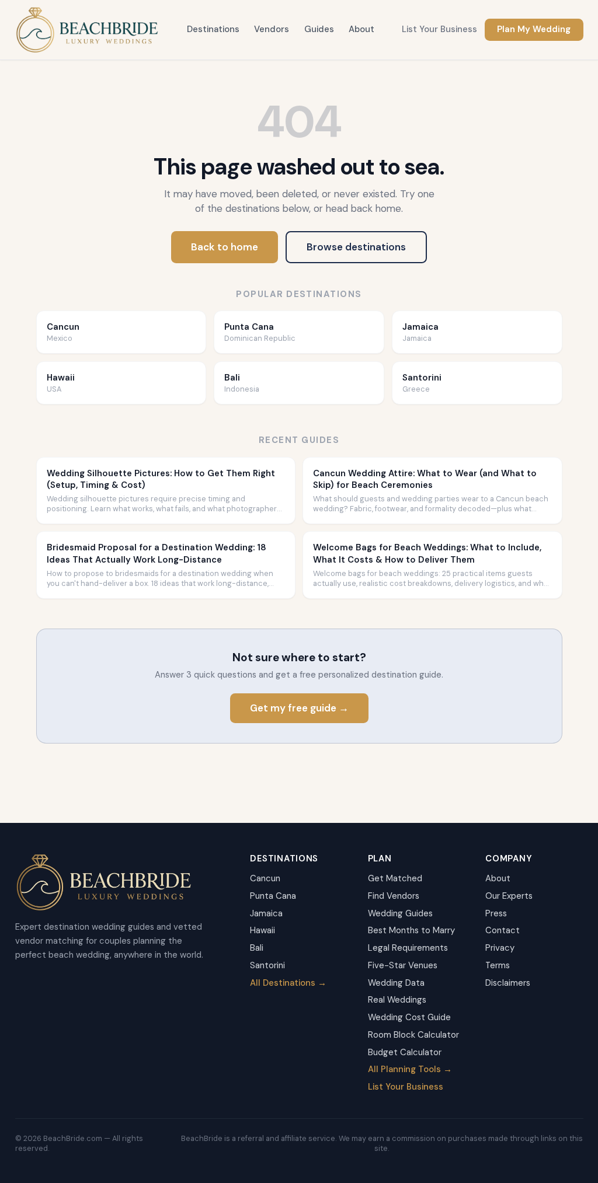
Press (496, 913)
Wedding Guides (400, 913)
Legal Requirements (408, 948)
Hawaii (262, 930)
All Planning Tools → (410, 1069)
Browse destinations (356, 246)
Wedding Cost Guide (409, 1017)
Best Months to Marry (411, 930)
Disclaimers (507, 983)
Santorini (267, 965)
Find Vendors (393, 896)
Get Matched (395, 878)
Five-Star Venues (402, 965)
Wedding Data (396, 983)
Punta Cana (273, 896)
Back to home (224, 246)
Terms (497, 965)
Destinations (213, 29)
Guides (319, 29)
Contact (502, 930)
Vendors (271, 29)
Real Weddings (397, 1000)
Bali (256, 948)
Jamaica (266, 913)
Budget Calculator (404, 1052)
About (361, 29)
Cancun (265, 878)
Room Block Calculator (413, 1035)
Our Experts (509, 896)
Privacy (499, 948)
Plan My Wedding (534, 29)
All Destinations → (288, 983)
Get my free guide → (299, 708)
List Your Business (439, 29)
